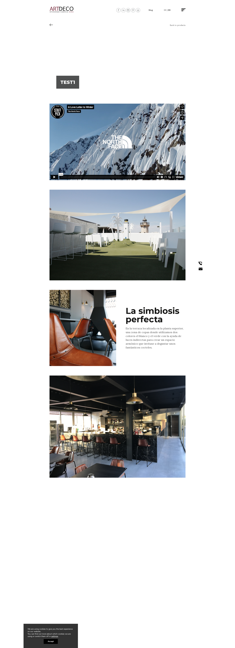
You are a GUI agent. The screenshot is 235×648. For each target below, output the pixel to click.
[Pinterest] (133, 11)
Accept (51, 641)
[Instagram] (128, 11)
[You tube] (138, 11)
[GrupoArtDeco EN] (62, 12)
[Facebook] (118, 11)
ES (165, 10)
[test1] (51, 26)
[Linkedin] (123, 11)
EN (169, 10)
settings (54, 636)
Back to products (177, 25)
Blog (151, 10)
